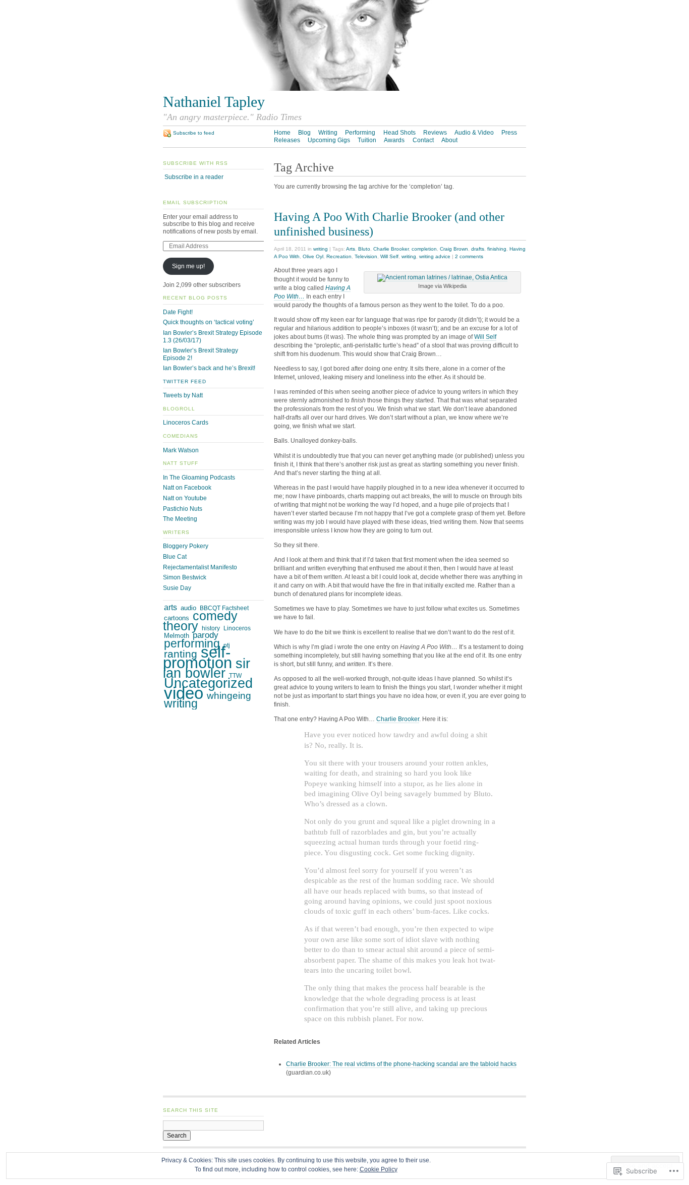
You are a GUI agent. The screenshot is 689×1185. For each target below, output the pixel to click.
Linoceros (237, 628)
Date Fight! (178, 312)
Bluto (364, 249)
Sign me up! (188, 266)
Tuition (367, 140)
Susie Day (177, 587)
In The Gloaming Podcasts (199, 477)
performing (192, 643)
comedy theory (200, 621)
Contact (423, 140)
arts (170, 607)
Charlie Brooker (391, 249)
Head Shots (399, 132)
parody (205, 635)
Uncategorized (208, 683)
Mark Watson (181, 450)
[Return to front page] (344, 88)
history (211, 628)
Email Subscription (195, 202)
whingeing (229, 695)
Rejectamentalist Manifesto (200, 567)
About (449, 140)
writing (320, 249)
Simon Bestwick (184, 577)
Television (366, 256)
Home (282, 132)
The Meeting (180, 518)
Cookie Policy (378, 1169)
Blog (304, 132)
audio (188, 608)
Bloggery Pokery (185, 546)
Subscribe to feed (193, 133)
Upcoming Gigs (329, 140)
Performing (360, 132)
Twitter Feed (184, 381)
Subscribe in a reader (193, 177)
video (183, 693)
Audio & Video (474, 132)
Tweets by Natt (183, 395)
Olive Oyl (313, 256)
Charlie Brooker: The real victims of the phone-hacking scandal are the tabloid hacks (401, 1064)
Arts (350, 249)
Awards (394, 140)
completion (424, 249)
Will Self (389, 256)
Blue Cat (175, 556)
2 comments (469, 256)
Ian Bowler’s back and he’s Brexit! (209, 368)
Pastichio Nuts (182, 508)
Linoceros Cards (185, 422)
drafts (477, 249)
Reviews (435, 132)
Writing (327, 132)
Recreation (339, 256)
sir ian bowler (206, 668)
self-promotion (197, 657)
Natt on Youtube (185, 498)
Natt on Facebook (187, 487)
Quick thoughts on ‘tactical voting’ (208, 322)
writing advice (434, 256)
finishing (496, 249)
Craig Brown (454, 249)
